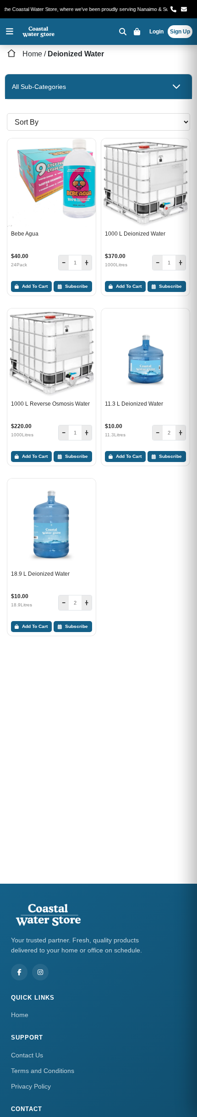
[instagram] (40, 972)
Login (156, 31)
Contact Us (27, 1055)
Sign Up (180, 31)
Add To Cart (34, 286)
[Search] (123, 32)
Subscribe (76, 286)
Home (32, 54)
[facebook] (19, 972)
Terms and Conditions (42, 1070)
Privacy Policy (31, 1086)
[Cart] (138, 32)
